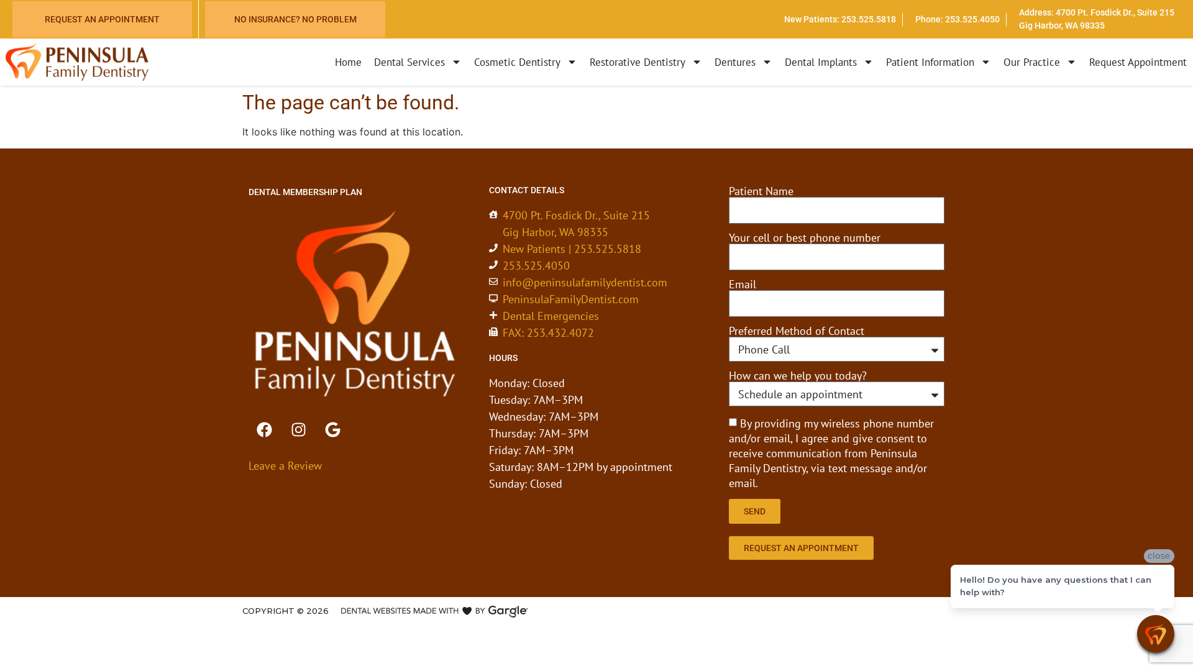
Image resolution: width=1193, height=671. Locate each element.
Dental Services (409, 62)
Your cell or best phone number (804, 238)
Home (348, 62)
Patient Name (761, 191)
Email (742, 284)
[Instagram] (298, 429)
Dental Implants (821, 62)
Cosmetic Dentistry (517, 62)
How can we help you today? (798, 375)
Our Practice (1031, 62)
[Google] (332, 429)
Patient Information (930, 62)
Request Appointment (1138, 62)
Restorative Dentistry (637, 62)
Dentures (735, 62)
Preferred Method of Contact (796, 331)
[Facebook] (264, 429)
